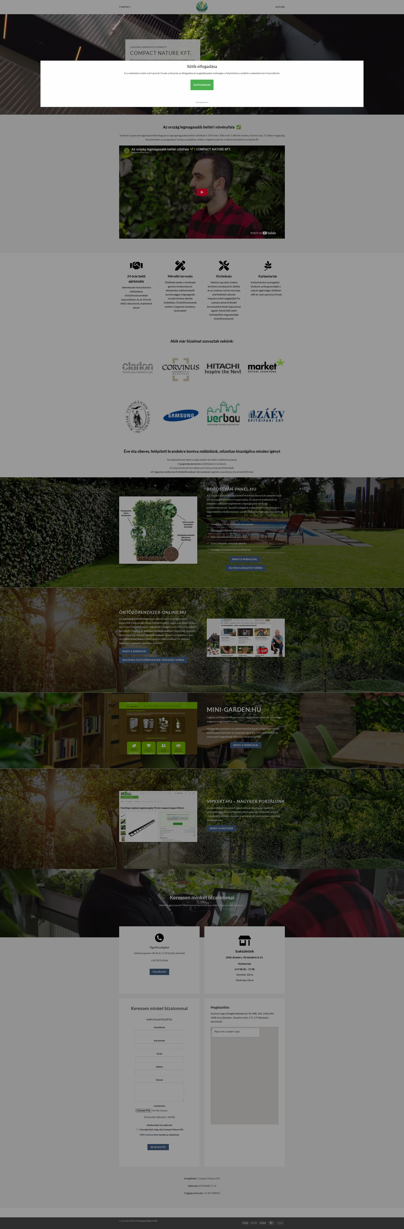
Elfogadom (202, 84)
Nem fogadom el (202, 102)
